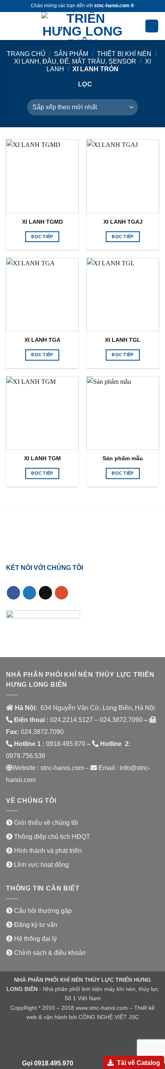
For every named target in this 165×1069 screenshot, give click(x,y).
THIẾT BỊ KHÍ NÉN (124, 53)
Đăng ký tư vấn (35, 924)
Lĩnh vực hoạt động (41, 864)
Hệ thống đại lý (35, 938)
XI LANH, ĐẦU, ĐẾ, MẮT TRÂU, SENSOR (75, 61)
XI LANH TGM (42, 458)
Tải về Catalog (138, 1062)
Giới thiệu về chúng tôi (46, 822)
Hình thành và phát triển (48, 850)
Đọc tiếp (42, 236)
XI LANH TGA (42, 340)
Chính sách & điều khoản (50, 952)
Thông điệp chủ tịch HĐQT (52, 836)
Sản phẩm (71, 53)
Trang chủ (26, 53)
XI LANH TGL (123, 340)
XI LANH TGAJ (123, 222)
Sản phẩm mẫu (123, 458)
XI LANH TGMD (42, 222)
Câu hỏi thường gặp (43, 910)
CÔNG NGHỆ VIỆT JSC (108, 1017)
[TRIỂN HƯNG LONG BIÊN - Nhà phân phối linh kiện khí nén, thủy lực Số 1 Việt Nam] (82, 26)
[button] (11, 26)
